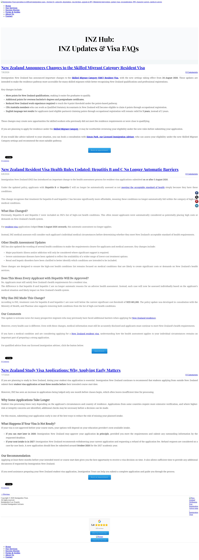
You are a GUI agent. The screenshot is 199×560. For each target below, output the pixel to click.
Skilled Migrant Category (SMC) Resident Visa (95, 78)
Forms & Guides (13, 12)
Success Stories (13, 10)
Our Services (11, 8)
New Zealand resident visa (85, 334)
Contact (9, 16)
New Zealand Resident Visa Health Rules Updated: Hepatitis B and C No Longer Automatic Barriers (90, 169)
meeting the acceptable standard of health (143, 187)
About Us (10, 14)
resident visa (11, 227)
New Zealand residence (144, 318)
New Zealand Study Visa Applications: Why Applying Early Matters (61, 370)
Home (8, 6)
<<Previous (5, 494)
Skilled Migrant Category (66, 129)
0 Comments (192, 72)
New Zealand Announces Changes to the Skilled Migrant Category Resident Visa (73, 67)
